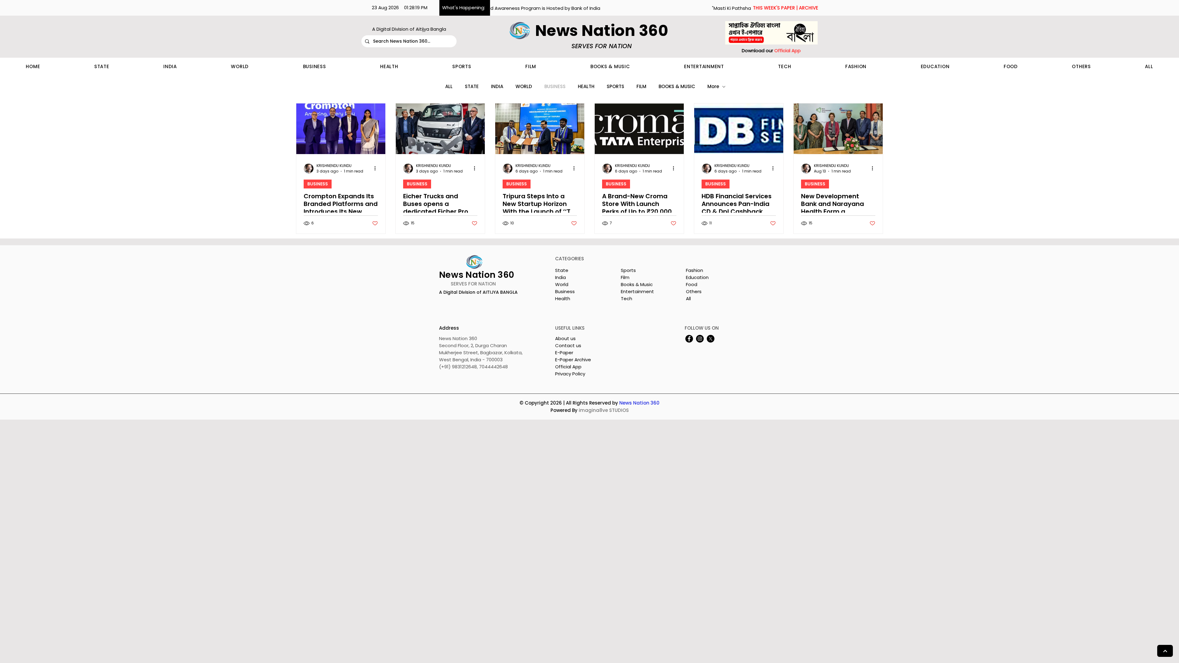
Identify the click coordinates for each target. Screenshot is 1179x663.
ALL (449, 86)
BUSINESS (555, 86)
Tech (626, 298)
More (713, 86)
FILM (641, 86)
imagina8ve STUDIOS (604, 410)
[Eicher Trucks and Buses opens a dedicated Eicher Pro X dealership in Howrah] (440, 128)
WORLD (524, 86)
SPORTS (615, 86)
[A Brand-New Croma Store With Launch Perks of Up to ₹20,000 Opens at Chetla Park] (639, 128)
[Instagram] (700, 339)
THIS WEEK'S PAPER (774, 8)
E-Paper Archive (573, 359)
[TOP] (1165, 651)
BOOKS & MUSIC (677, 86)
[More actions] (377, 168)
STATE (472, 86)
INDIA (497, 86)
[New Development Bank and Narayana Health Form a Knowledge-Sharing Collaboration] (838, 128)
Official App (568, 366)
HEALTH (586, 86)
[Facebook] (689, 339)
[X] (710, 339)
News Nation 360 (639, 403)
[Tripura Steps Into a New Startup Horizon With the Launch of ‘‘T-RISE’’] (539, 128)
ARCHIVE (808, 8)
